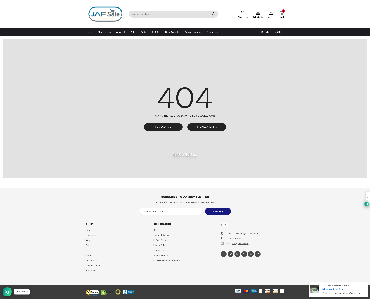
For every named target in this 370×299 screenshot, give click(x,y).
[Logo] (105, 14)
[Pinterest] (244, 254)
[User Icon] (271, 13)
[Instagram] (237, 254)
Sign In (271, 17)
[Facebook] (224, 254)
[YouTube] (251, 254)
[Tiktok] (258, 254)
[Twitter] (230, 254)
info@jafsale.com (240, 243)
